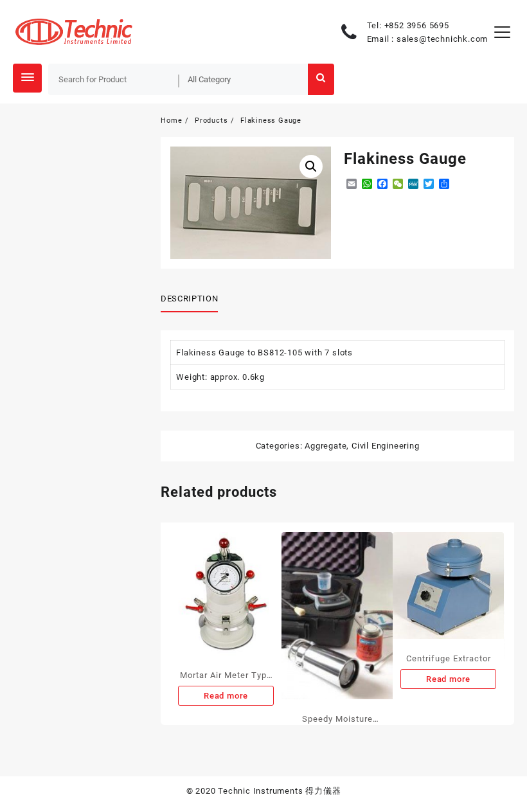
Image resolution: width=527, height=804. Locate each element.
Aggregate (325, 446)
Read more (226, 696)
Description (189, 298)
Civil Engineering (386, 446)
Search (321, 79)
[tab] (194, 299)
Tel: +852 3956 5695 (408, 25)
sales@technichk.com (442, 39)
